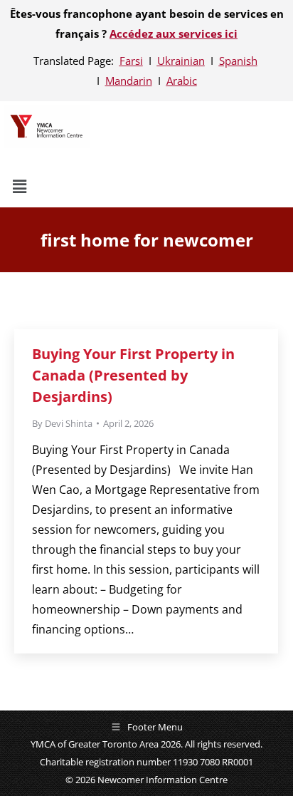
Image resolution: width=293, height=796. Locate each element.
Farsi (131, 60)
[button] (111, 186)
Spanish (238, 60)
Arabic (181, 80)
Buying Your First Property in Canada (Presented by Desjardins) (133, 375)
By (62, 423)
